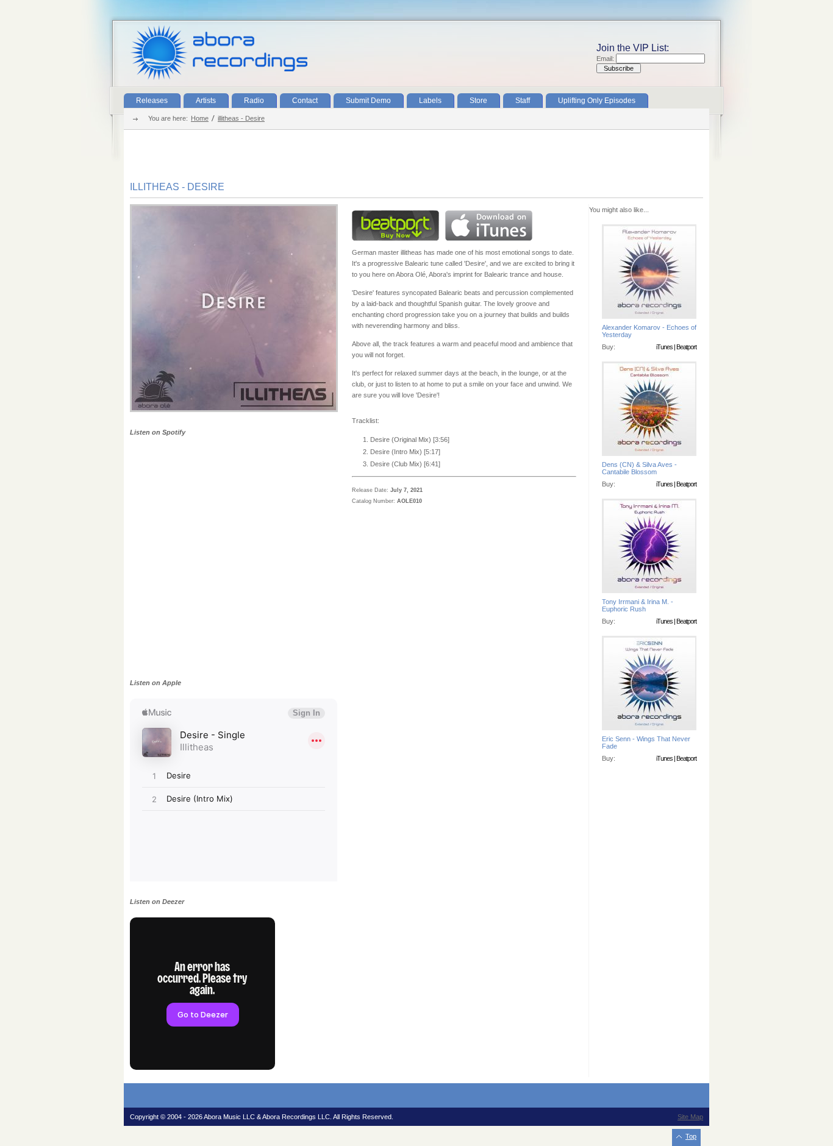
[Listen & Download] (234, 409)
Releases (152, 100)
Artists (206, 100)
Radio (254, 100)
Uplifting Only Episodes (596, 100)
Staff (522, 100)
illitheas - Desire (241, 118)
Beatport (686, 347)
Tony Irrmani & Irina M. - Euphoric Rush (637, 605)
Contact (305, 100)
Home (200, 118)
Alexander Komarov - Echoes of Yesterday (649, 331)
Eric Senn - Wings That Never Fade (646, 742)
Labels (430, 100)
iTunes (664, 347)
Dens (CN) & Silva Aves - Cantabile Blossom (639, 468)
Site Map (690, 1116)
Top (690, 1136)
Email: (606, 58)
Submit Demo (368, 100)
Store (478, 100)
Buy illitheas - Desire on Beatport (395, 225)
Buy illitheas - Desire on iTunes (488, 225)
